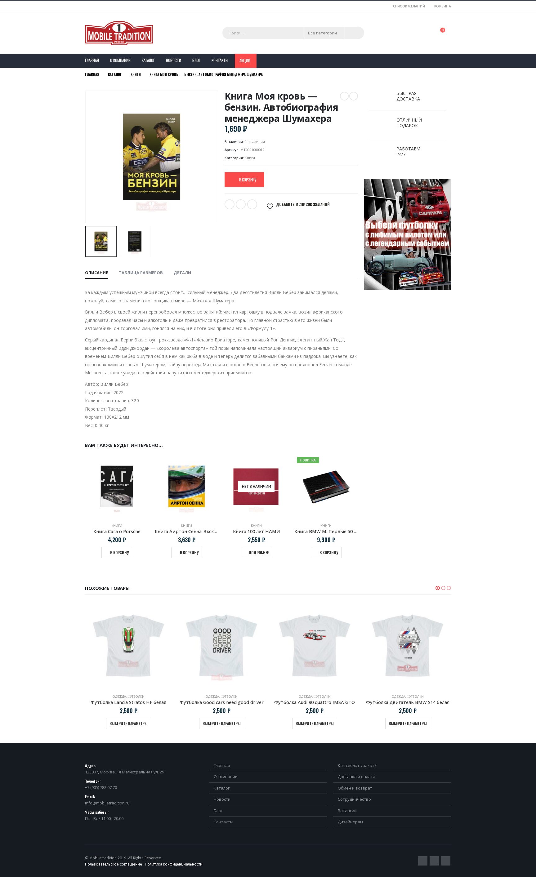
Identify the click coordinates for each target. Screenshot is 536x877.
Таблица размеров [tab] (141, 272)
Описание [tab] (96, 272)
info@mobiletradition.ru (107, 803)
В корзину (247, 179)
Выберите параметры (128, 723)
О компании (120, 60)
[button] (437, 588)
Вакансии (347, 810)
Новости (173, 60)
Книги (250, 157)
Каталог (148, 60)
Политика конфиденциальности (174, 863)
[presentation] (86, 157)
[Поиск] (354, 33)
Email (241, 204)
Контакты (220, 60)
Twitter (229, 204)
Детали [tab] (182, 272)
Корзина (442, 6)
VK (252, 204)
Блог (196, 60)
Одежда (119, 696)
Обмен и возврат (355, 788)
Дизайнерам (350, 822)
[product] (117, 486)
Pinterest (434, 861)
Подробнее (259, 552)
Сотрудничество (354, 799)
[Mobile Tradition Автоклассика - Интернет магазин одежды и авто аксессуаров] (119, 33)
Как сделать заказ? (357, 765)
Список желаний (409, 6)
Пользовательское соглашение (113, 863)
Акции (244, 60)
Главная (92, 60)
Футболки (136, 696)
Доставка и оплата (356, 776)
